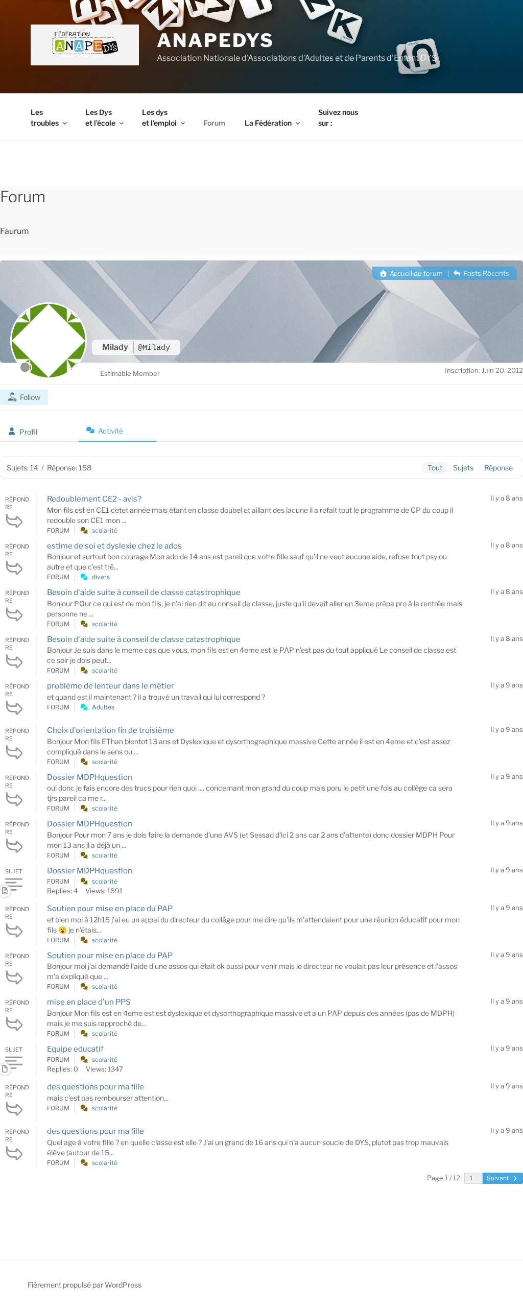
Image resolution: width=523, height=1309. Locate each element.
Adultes (103, 707)
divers (101, 577)
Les (45, 117)
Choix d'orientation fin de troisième (110, 730)
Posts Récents (485, 273)
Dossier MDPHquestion (89, 777)
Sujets (463, 467)
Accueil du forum (415, 273)
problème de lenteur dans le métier (110, 686)
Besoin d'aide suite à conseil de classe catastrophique (144, 592)
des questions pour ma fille (95, 1086)
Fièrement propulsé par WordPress (84, 1284)
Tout (434, 467)
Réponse (498, 467)
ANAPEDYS (215, 40)
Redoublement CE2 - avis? (94, 499)
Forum (214, 122)
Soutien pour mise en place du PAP (110, 908)
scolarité (104, 530)
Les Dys (100, 117)
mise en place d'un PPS (89, 1002)
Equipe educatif (75, 1049)
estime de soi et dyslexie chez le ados (114, 546)
